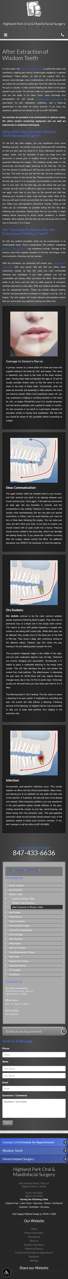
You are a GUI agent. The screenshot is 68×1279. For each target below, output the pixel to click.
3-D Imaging (14, 969)
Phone (6, 1048)
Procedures (19, 869)
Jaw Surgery (15, 912)
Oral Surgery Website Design (25, 1213)
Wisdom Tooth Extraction (14, 248)
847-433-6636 (51, 110)
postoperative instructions (48, 98)
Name (5, 1061)
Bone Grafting (15, 889)
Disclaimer (34, 1256)
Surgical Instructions (34, 1244)
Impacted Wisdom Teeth (23, 898)
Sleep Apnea (15, 943)
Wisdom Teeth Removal (23, 902)
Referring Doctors (34, 1248)
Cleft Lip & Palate (17, 947)
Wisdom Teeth (32, 869)
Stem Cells (14, 956)
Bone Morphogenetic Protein (22, 952)
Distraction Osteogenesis (20, 930)
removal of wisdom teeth (31, 68)
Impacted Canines (17, 965)
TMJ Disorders (16, 938)
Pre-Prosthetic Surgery (19, 925)
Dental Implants (16, 885)
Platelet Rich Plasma (18, 961)
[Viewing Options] (6, 1272)
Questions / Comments (15, 1095)
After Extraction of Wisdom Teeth (27, 907)
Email (6, 1082)
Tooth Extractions (17, 921)
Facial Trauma (15, 916)
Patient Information (34, 1232)
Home (10, 869)
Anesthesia (14, 974)
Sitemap (34, 1260)
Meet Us (34, 1240)
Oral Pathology (16, 934)
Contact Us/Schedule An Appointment (34, 1252)
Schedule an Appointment (24, 1031)
